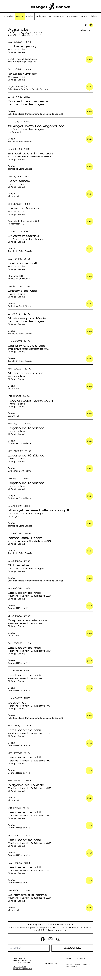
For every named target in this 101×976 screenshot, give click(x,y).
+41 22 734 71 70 (19, 967)
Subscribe (72, 948)
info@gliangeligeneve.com (54, 930)
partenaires (72, 16)
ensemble (8, 16)
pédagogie (41, 16)
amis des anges (56, 16)
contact (84, 16)
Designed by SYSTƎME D (75, 958)
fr (91, 25)
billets (94, 16)
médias (29, 16)
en (86, 25)
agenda (19, 16)
